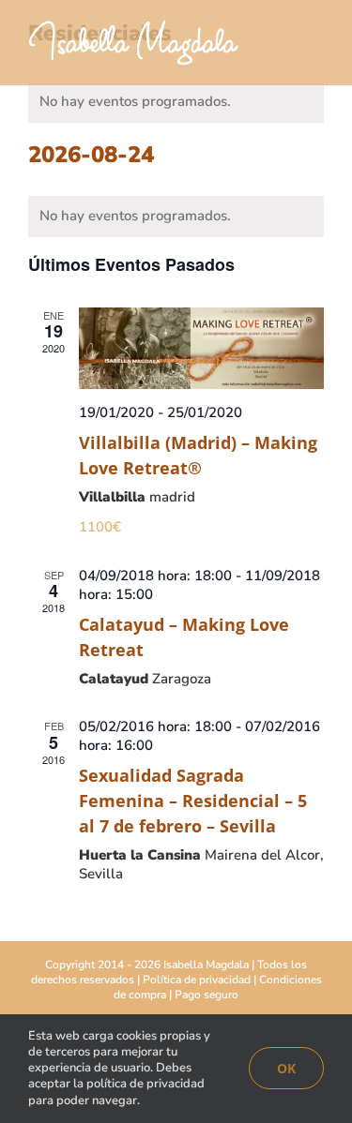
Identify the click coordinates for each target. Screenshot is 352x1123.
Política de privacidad (197, 979)
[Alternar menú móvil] (316, 47)
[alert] (176, 102)
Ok (286, 1068)
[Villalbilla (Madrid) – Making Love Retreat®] (201, 348)
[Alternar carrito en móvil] (282, 47)
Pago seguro (206, 994)
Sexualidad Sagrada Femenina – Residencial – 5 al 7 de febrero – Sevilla (193, 800)
